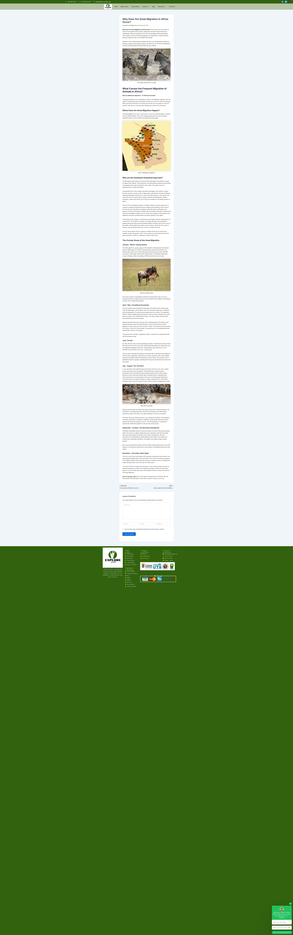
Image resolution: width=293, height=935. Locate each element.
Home (115, 6)
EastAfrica (145, 6)
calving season (139, 248)
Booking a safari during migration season (134, 43)
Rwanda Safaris (135, 6)
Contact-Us (172, 6)
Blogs (153, 6)
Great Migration (143, 35)
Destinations (161, 6)
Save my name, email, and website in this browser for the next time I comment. (144, 529)
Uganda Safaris (124, 6)
